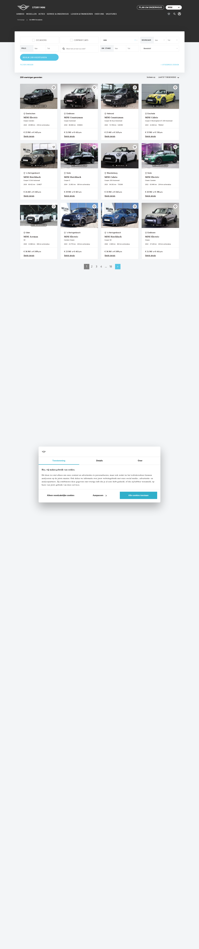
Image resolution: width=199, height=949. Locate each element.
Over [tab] (140, 460)
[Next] (45, 106)
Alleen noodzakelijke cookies (60, 495)
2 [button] (91, 266)
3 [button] (96, 266)
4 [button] (101, 266)
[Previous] (32, 106)
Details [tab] (99, 460)
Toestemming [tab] (58, 460)
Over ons (99, 14)
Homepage (21, 20)
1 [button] (86, 266)
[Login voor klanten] (179, 14)
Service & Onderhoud (58, 14)
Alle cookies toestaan (138, 495)
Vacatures (111, 14)
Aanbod (20, 14)
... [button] (106, 266)
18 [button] (111, 266)
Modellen (31, 14)
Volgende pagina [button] (117, 266)
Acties (41, 14)
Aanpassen (98, 495)
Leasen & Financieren (82, 14)
